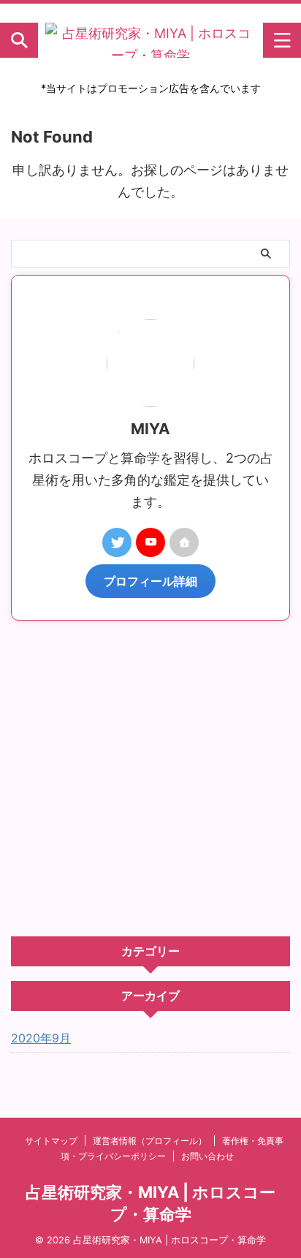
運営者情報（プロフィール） (150, 1140)
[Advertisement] (150, 778)
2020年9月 (41, 1038)
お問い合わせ (207, 1156)
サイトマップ (51, 1140)
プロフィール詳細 (150, 581)
